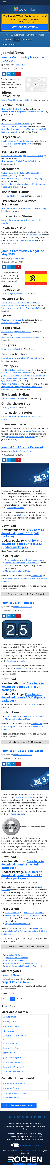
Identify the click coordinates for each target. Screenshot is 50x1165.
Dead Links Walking (10, 384)
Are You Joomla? (8, 407)
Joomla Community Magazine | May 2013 (24, 252)
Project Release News (22, 451)
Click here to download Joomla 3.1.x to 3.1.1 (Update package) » (21, 544)
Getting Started (10, 1021)
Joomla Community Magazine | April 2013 (23, 966)
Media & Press (9, 44)
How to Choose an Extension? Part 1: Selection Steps (24, 208)
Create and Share (11, 1026)
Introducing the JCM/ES (11, 293)
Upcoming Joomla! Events (12, 320)
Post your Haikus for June (12, 196)
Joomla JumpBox (12, 578)
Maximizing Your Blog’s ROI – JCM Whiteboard (21, 358)
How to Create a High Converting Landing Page (22, 178)
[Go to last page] (21, 999)
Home (5, 35)
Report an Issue (29, 1139)
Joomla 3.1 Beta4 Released (16, 960)
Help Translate (13, 1139)
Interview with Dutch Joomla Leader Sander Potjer (23, 111)
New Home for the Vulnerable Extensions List (21, 337)
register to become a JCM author (20, 240)
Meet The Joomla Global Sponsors (16, 141)
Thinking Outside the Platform (14, 370)
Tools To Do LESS (8, 381)
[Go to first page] (3, 999)
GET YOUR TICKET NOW (25, 27)
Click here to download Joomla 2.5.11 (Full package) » (22, 686)
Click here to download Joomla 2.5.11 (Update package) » (23, 697)
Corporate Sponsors (12, 1088)
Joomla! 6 (7, 39)
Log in (40, 1139)
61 (13, 998)
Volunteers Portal (11, 1097)
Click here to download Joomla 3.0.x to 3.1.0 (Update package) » (21, 875)
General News (19, 65)
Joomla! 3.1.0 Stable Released (22, 751)
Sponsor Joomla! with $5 (31, 1136)
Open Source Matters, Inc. (26, 1150)
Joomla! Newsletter (11, 1062)
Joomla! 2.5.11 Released (18, 603)
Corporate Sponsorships (14, 1083)
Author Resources (33, 234)
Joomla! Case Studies (12, 1048)
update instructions (29, 704)
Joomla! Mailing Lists (12, 1057)
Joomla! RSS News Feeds (14, 1067)
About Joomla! (17, 35)
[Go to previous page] (8, 999)
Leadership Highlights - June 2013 (16, 144)
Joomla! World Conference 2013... (15, 100)
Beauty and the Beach (10, 349)
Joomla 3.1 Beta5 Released (16, 957)
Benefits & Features (35, 35)
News (16, 39)
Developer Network (15, 507)
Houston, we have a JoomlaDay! (15, 123)
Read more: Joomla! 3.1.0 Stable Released (25, 946)
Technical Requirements (13, 1071)
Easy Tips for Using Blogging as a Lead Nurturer (22, 155)
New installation (12, 560)
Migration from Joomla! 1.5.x (17, 571)
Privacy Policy (36, 1133)
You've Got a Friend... (10, 322)
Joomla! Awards (10, 1043)
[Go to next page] (17, 999)
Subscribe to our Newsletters (19, 1105)
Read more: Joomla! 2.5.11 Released (25, 742)
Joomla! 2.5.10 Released (15, 955)
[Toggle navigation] (4, 2)
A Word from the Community (14, 126)
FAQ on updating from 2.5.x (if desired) (22, 562)
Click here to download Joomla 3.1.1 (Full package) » (22, 533)
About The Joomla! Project (14, 1036)
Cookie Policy (13, 1136)
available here (21, 515)
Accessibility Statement (18, 1133)
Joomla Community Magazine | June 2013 (24, 59)
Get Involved (8, 1031)
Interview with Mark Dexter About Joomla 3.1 (21, 308)
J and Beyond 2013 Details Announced (21, 963)
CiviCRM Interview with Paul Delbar (16, 372)
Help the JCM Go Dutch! (11, 109)
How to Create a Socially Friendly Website (19, 161)
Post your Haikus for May (12, 398)
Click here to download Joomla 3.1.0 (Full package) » (22, 864)
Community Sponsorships (14, 1093)
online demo (36, 575)
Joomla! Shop (9, 1053)
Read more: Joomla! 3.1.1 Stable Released (25, 594)
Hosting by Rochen (25, 1163)
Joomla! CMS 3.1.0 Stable (24, 797)
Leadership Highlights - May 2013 (16, 331)
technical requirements (34, 560)
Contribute (27, 39)
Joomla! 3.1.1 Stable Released (22, 447)
